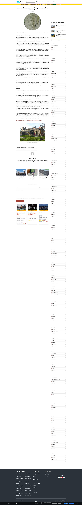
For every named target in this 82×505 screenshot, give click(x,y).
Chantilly (53, 149)
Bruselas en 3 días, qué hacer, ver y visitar (60, 31)
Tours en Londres (19, 473)
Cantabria (53, 127)
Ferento (53, 205)
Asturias (53, 69)
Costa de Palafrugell (55, 173)
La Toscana (53, 249)
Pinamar (53, 346)
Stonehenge (54, 407)
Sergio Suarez (32, 158)
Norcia (53, 314)
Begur (53, 90)
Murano (53, 307)
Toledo (53, 422)
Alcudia (53, 47)
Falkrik (53, 203)
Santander (53, 383)
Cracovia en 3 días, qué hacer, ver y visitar (61, 26)
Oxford (53, 325)
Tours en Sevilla (18, 488)
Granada (53, 227)
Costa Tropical (54, 175)
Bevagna (53, 97)
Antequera (53, 58)
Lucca (53, 266)
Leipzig (53, 257)
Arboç (53, 62)
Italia (53, 240)
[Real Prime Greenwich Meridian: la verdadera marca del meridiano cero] (32, 172)
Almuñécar (53, 51)
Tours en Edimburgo (28, 485)
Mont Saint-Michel (55, 292)
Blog (21, 1)
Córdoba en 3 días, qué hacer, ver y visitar (58, 22)
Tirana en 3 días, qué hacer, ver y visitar (61, 35)
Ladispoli (53, 251)
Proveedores (35, 474)
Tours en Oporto (19, 481)
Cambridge (54, 123)
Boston (53, 103)
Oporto (53, 318)
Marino (53, 281)
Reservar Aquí (58, 4)
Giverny (53, 223)
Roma (53, 364)
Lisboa (53, 262)
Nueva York (54, 316)
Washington (54, 455)
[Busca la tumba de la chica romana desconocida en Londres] (44, 172)
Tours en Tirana (27, 488)
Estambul (53, 199)
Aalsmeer (53, 43)
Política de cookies (54, 503)
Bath (53, 88)
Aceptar (66, 503)
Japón (53, 242)
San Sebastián (54, 377)
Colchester (53, 162)
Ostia (53, 320)
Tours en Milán (27, 476)
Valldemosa (54, 435)
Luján (53, 270)
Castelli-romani (54, 138)
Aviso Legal (47, 473)
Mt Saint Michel (54, 305)
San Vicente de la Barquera (56, 379)
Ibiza (53, 236)
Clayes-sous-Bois (54, 160)
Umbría (53, 431)
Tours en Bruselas (28, 490)
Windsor (53, 457)
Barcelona (53, 84)
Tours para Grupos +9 (36, 473)
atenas (53, 71)
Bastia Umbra (54, 86)
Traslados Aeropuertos (36, 481)
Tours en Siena (27, 483)
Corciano (53, 166)
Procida (53, 357)
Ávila (53, 77)
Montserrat (54, 301)
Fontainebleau (54, 218)
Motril (53, 303)
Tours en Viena (27, 473)
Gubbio (53, 231)
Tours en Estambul (19, 493)
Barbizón (53, 82)
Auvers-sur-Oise (54, 75)
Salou (53, 372)
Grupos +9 (44, 1)
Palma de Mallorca (55, 331)
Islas (53, 238)
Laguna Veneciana (55, 255)
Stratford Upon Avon (55, 409)
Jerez (53, 244)
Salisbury (53, 368)
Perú (53, 340)
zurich (53, 461)
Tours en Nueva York (19, 485)
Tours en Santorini (28, 486)
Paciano (53, 327)
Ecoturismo (54, 190)
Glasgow (53, 225)
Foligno (53, 216)
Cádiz (53, 121)
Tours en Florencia (19, 490)
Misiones (53, 290)
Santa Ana (53, 381)
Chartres (53, 151)
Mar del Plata (54, 279)
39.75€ (54, 4)
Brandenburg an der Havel (56, 108)
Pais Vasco (53, 329)
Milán (53, 288)
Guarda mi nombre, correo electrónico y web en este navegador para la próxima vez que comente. (30, 198)
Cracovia (53, 177)
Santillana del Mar (55, 385)
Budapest (53, 114)
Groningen (53, 229)
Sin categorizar (54, 396)
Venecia (53, 444)
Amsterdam (54, 56)
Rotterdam (53, 366)
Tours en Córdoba (28, 493)
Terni (53, 416)
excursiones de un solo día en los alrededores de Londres (25, 147)
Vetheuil (53, 448)
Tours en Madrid (19, 486)
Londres (53, 264)
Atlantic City (54, 73)
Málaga (53, 275)
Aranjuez (53, 60)
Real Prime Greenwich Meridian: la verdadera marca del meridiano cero (32, 177)
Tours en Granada (19, 495)
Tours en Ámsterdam (19, 478)
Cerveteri (53, 147)
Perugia (53, 342)
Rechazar (71, 503)
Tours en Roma (18, 476)
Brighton (53, 110)
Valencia (53, 433)
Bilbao (53, 99)
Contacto (50, 1)
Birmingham (54, 101)
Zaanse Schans (54, 459)
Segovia (53, 390)
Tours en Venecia (28, 478)
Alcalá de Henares (55, 45)
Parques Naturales (55, 338)
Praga (53, 355)
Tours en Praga (27, 481)
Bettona (53, 95)
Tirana (53, 418)
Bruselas (53, 112)
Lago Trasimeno (54, 253)
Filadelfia (53, 210)
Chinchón (53, 153)
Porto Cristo (54, 353)
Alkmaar (53, 49)
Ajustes (77, 503)
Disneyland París (54, 186)
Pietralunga (54, 344)
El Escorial (53, 197)
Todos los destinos (28, 495)
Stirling (53, 405)
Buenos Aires (54, 116)
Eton (53, 201)
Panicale (53, 333)
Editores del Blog (35, 479)
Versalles (53, 446)
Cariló (53, 134)
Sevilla (53, 392)
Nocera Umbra (54, 312)
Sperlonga (53, 403)
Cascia (53, 136)
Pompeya (53, 351)
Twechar (53, 429)
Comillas (53, 164)
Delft (53, 179)
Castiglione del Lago (55, 140)
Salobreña (53, 370)
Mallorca (53, 277)
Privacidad (47, 474)
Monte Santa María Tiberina (56, 294)
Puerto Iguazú (54, 359)
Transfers (39, 1)
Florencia (53, 212)
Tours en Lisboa (18, 483)
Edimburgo (54, 192)
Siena (53, 394)
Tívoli (53, 420)
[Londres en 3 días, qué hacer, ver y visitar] (21, 172)
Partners (34, 476)
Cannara (53, 125)
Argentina (53, 64)
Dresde (53, 188)
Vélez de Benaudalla (55, 442)
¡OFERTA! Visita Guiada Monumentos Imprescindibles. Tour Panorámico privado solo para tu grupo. (37, 4)
